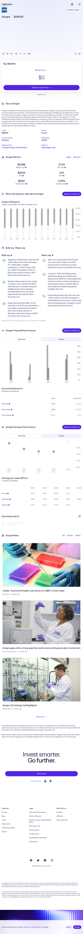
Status (4, 832)
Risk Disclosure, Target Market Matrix (40, 821)
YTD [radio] (16, 54)
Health (44, 133)
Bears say (46, 255)
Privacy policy (34, 830)
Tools (4, 820)
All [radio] (63, 535)
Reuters (27, 275)
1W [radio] (7, 54)
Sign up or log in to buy (40, 88)
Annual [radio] (61, 339)
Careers (59, 812)
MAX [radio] (29, 54)
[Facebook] (31, 860)
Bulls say (6, 255)
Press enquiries (62, 820)
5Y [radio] (24, 54)
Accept (77, 927)
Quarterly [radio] (21, 339)
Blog (3, 816)
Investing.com (13, 297)
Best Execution (34, 826)
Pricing (4, 812)
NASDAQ (5, 140)
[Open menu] (79, 4)
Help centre (6, 824)
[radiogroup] (17, 53)
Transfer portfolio (8, 828)
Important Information (37, 812)
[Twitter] (38, 860)
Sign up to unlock (70, 194)
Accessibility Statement (38, 838)
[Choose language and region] (72, 4)
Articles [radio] (70, 535)
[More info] (79, 516)
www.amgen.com (49, 147)
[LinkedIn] (45, 860)
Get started (41, 774)
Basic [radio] (69, 157)
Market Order (40, 70)
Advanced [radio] (76, 157)
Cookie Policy (36, 927)
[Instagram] (52, 860)
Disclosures (33, 842)
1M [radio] (11, 54)
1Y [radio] (20, 54)
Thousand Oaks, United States (14, 147)
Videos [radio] (77, 535)
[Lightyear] (7, 4)
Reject (68, 927)
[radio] (75, 53)
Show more (40, 717)
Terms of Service (35, 816)
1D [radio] (3, 54)
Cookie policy (34, 834)
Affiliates (60, 816)
